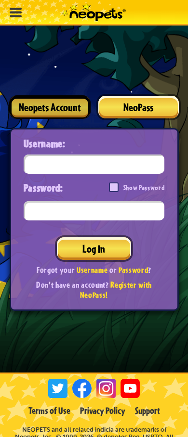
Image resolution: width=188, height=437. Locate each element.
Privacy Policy (102, 410)
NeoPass (138, 107)
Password (133, 270)
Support (147, 410)
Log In (93, 248)
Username (92, 270)
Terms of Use (49, 410)
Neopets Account (50, 107)
